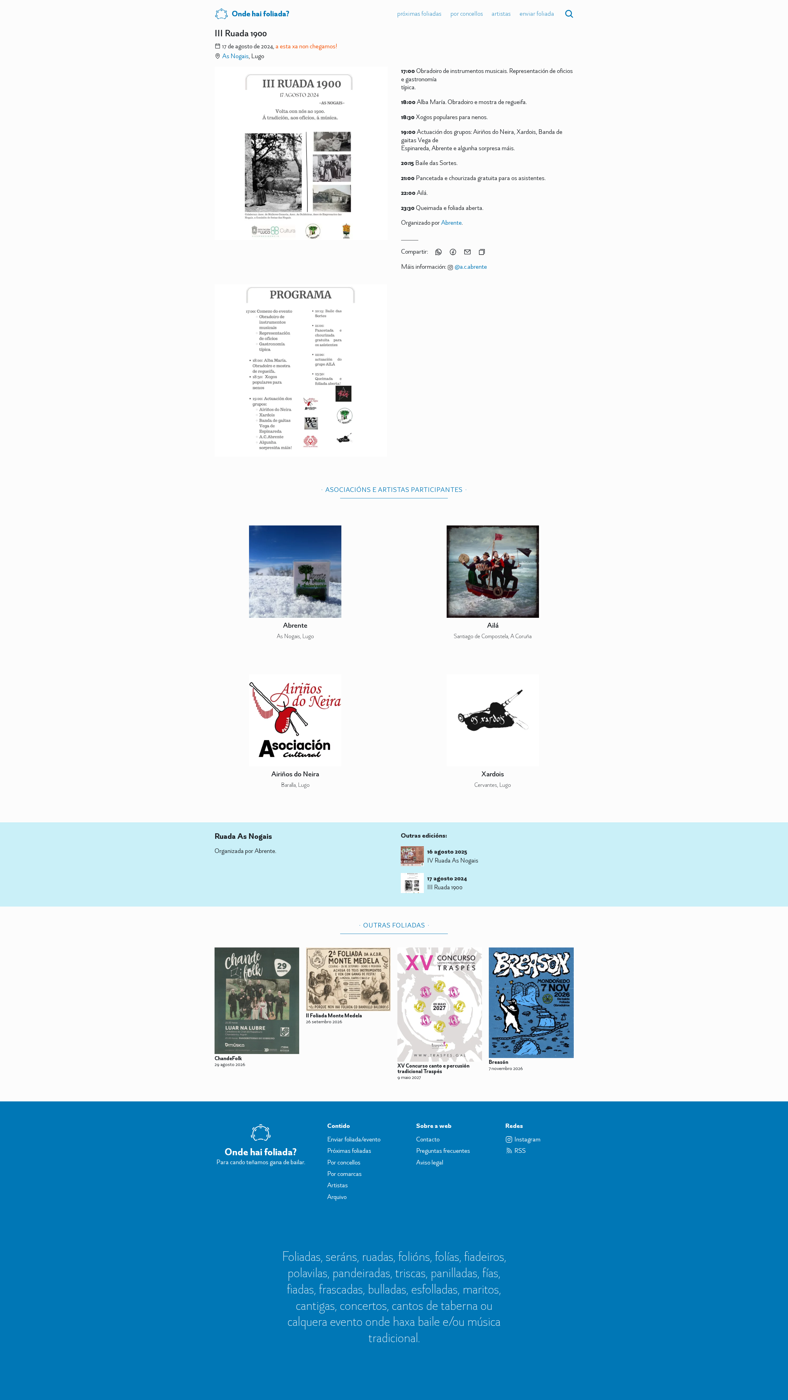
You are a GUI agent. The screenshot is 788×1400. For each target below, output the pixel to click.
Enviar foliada (537, 13)
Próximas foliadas (419, 13)
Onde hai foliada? (260, 13)
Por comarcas (344, 1174)
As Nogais (235, 55)
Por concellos (466, 13)
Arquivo (337, 1197)
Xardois (492, 773)
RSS (520, 1151)
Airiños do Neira (295, 773)
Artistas (501, 13)
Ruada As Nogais (243, 836)
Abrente (451, 222)
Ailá (493, 625)
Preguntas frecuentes (443, 1151)
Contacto (428, 1139)
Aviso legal (429, 1162)
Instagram (527, 1139)
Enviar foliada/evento (353, 1139)
